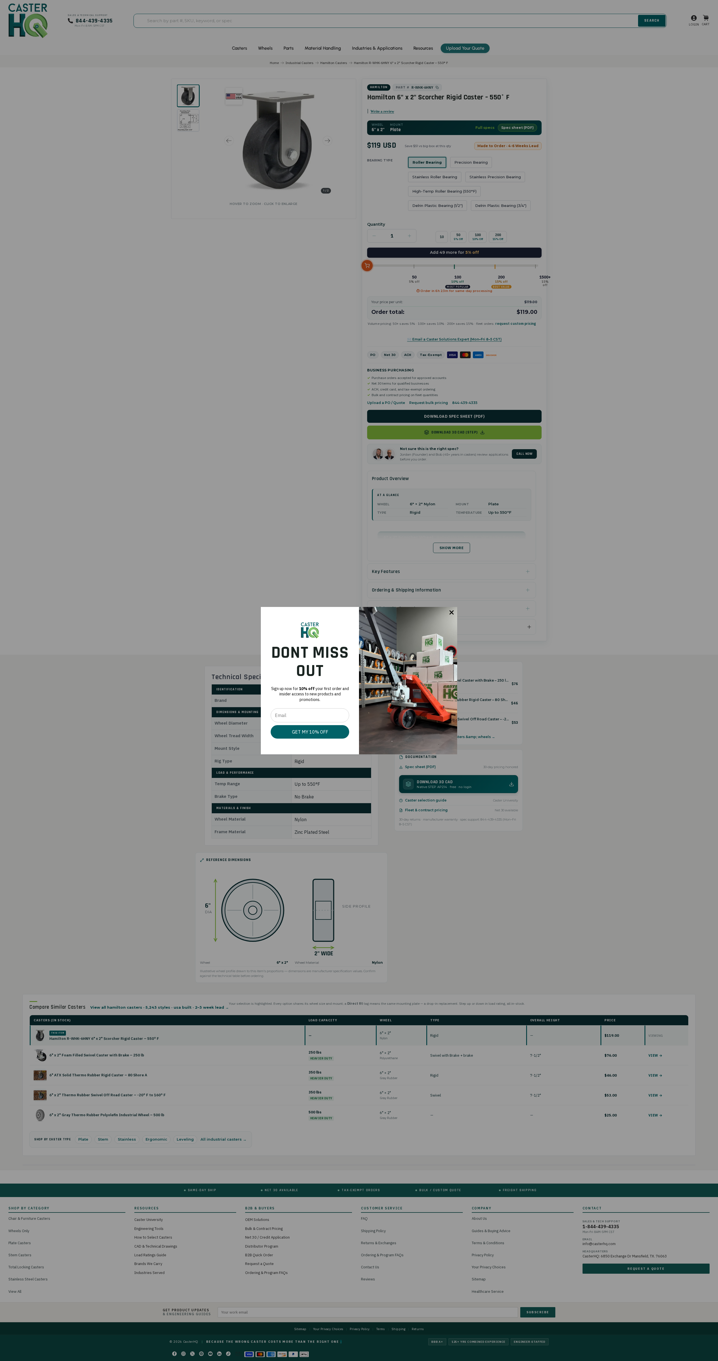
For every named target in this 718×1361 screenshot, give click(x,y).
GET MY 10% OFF (310, 732)
